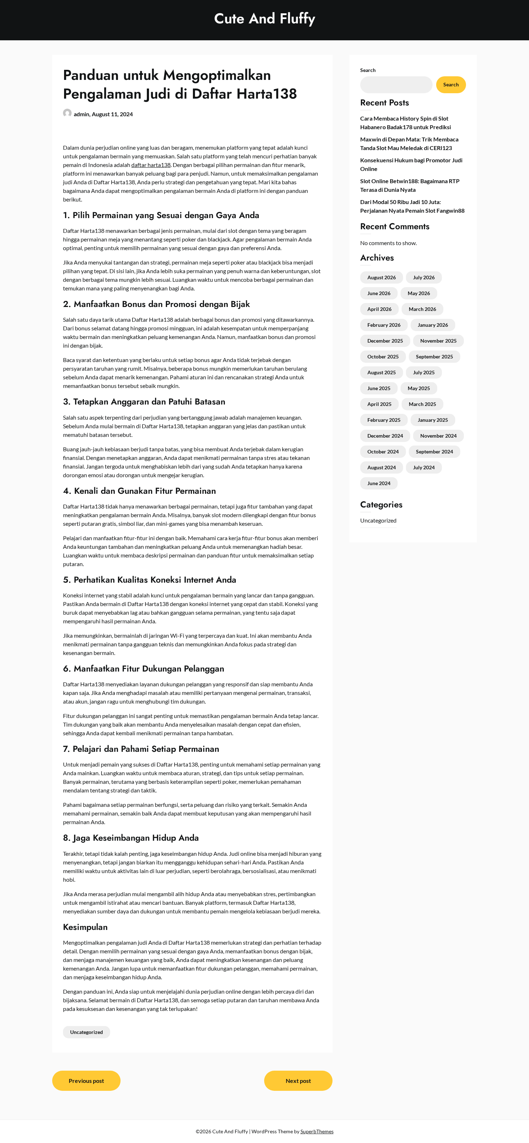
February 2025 (384, 420)
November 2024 (438, 436)
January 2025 (433, 420)
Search (368, 70)
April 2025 (379, 404)
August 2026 (381, 277)
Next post (298, 1080)
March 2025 (422, 404)
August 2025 (381, 372)
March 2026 (422, 309)
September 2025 (434, 356)
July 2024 (424, 467)
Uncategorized (86, 1032)
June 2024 (378, 483)
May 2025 (419, 388)
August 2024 (381, 467)
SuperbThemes (317, 1131)
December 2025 (385, 341)
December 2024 (385, 436)
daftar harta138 (151, 164)
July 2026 (424, 277)
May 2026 (419, 293)
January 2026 (433, 325)
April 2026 (379, 309)
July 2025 (424, 372)
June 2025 (378, 388)
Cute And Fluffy (264, 18)
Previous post (86, 1080)
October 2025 (383, 356)
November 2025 (438, 341)
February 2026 (384, 325)
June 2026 (378, 293)
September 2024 (434, 451)
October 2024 (383, 451)
